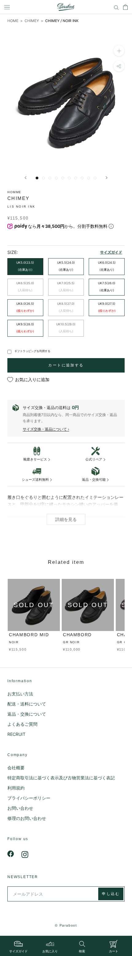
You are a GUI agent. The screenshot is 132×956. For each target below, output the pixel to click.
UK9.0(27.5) (107, 307)
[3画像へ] (50, 178)
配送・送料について (26, 703)
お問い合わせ (20, 808)
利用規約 (16, 787)
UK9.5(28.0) (25, 327)
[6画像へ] (69, 178)
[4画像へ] (56, 178)
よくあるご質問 (22, 724)
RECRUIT (16, 734)
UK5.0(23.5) (25, 266)
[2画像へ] (43, 178)
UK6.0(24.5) (107, 266)
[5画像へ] (62, 178)
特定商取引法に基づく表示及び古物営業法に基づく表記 (61, 777)
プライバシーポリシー (28, 798)
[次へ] (106, 177)
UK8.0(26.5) (25, 307)
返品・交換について (26, 714)
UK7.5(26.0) (106, 286)
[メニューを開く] (7, 7)
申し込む (111, 894)
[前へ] (25, 177)
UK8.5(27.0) (66, 307)
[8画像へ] (82, 178)
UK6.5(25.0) (25, 286)
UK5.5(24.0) (66, 266)
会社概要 (16, 767)
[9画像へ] (88, 178)
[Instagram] (24, 853)
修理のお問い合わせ (26, 818)
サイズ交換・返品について (45, 429)
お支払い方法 (20, 693)
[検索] (116, 7)
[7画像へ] (75, 178)
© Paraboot (66, 925)
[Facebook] (10, 853)
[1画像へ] (37, 178)
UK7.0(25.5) (66, 286)
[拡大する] (119, 50)
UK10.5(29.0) (66, 327)
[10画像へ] (95, 178)
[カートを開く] (125, 7)
